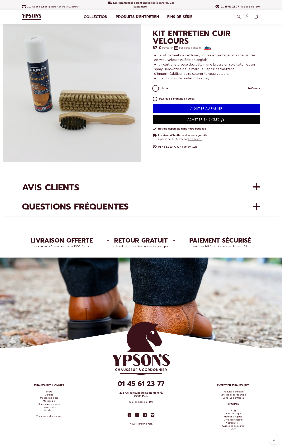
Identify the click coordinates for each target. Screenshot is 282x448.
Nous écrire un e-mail (141, 423)
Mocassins (49, 400)
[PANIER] (255, 16)
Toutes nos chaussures (49, 416)
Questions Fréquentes (75, 206)
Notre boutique (233, 413)
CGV (233, 429)
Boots (49, 391)
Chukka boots (49, 407)
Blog (233, 410)
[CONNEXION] (247, 16)
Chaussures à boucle (49, 404)
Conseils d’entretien (233, 397)
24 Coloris (254, 88)
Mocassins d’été (49, 397)
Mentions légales (233, 416)
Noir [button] (165, 88)
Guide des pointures (233, 425)
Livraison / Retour (233, 419)
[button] (95, 17)
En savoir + (195, 139)
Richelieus (49, 410)
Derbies (49, 394)
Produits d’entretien (233, 391)
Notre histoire (233, 422)
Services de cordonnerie (233, 394)
